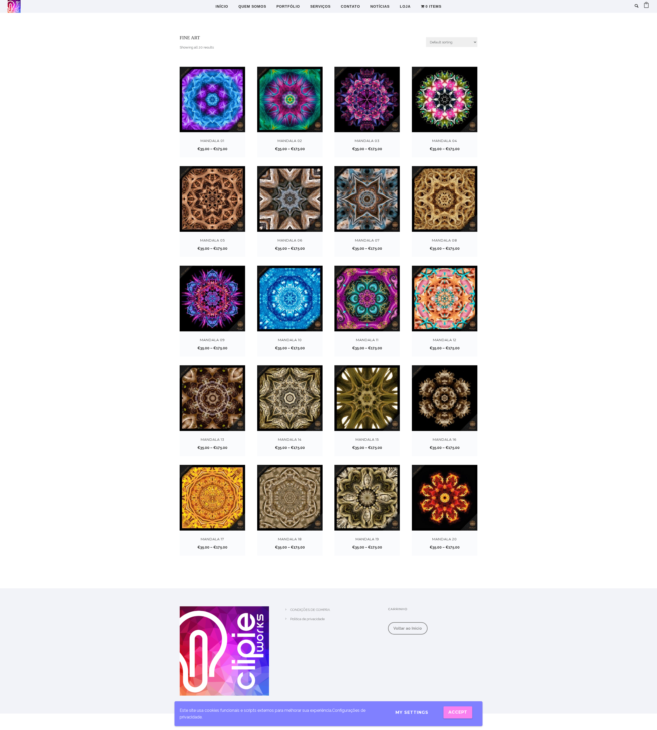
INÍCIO (222, 6)
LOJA (405, 6)
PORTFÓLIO (288, 6)
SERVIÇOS (320, 6)
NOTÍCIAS (380, 6)
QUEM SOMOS (252, 6)
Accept (457, 712)
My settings (411, 712)
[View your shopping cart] (646, 6)
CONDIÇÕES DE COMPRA (310, 610)
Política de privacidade (307, 619)
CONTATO (350, 6)
